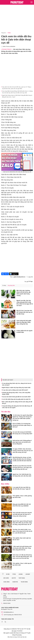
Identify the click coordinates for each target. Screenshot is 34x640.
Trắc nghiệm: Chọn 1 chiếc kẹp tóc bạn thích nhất (22, 564)
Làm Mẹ (20, 574)
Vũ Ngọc (30, 281)
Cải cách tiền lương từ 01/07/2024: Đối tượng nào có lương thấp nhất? (22, 432)
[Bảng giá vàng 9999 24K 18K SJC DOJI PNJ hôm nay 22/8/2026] (6, 507)
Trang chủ (3, 32)
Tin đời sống (24, 581)
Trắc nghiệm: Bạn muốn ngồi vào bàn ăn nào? (22, 538)
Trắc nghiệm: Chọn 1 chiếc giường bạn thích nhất (22, 496)
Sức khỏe (6, 578)
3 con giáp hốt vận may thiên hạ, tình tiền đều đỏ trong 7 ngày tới (21, 488)
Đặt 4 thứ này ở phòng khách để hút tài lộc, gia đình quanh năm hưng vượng (24, 293)
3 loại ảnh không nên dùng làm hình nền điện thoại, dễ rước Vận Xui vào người (17, 406)
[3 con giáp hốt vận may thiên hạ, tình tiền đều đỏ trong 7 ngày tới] (6, 490)
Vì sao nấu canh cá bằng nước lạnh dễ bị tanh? (15, 390)
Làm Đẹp (27, 574)
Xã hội (7, 574)
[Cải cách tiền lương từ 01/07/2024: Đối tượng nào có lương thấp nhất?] (6, 434)
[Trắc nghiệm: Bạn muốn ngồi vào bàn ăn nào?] (6, 540)
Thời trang (22, 578)
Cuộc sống (6, 581)
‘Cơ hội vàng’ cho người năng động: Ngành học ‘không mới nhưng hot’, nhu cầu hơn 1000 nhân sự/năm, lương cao (23, 417)
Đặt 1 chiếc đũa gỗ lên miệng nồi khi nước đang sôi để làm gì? (17, 402)
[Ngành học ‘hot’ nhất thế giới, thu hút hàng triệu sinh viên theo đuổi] (6, 477)
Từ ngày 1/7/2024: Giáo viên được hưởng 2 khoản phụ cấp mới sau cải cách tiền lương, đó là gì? (23, 450)
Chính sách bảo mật (21, 637)
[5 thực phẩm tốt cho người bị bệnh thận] (8, 334)
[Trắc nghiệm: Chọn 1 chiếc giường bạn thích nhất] (6, 498)
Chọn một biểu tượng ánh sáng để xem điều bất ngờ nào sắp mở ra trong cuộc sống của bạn (22, 514)
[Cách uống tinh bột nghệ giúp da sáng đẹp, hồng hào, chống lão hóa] (8, 324)
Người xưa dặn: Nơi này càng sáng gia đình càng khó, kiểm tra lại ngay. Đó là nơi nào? (25, 303)
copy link (30, 277)
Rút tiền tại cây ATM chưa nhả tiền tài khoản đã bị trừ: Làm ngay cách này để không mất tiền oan (22, 467)
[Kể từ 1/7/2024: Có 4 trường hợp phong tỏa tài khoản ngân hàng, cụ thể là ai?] (6, 426)
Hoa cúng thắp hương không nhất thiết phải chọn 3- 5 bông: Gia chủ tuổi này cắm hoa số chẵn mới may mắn (17, 91)
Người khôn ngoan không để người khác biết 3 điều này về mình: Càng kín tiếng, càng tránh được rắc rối (22, 522)
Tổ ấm (9, 32)
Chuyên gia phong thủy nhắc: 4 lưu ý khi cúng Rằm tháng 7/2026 (16, 393)
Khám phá (15, 581)
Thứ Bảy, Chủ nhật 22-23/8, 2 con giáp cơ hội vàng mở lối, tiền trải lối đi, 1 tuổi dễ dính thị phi (22, 531)
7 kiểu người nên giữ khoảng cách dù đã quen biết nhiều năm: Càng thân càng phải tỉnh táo (22, 548)
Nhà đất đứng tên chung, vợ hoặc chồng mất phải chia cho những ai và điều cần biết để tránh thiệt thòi (22, 459)
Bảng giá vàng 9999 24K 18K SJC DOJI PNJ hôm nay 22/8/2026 (22, 505)
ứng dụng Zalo (11, 285)
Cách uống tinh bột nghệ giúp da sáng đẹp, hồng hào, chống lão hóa (24, 322)
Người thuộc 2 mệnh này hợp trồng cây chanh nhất (16, 387)
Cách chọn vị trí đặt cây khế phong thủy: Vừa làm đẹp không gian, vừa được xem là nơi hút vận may (22, 556)
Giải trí (14, 578)
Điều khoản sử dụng (12, 637)
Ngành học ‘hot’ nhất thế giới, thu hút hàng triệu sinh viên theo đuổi (22, 475)
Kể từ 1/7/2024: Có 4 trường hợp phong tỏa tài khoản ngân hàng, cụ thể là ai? (22, 425)
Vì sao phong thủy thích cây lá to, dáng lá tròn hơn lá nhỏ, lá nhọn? (16, 384)
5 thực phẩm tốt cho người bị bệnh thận (24, 331)
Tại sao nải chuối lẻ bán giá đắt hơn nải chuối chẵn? (16, 396)
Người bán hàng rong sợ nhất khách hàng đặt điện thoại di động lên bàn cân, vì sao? (17, 96)
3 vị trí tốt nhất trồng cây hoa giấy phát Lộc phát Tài (16, 399)
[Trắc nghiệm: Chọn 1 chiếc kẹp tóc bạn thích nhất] (6, 566)
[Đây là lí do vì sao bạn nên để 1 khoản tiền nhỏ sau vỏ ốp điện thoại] (8, 314)
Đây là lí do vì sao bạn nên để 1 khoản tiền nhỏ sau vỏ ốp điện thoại (24, 312)
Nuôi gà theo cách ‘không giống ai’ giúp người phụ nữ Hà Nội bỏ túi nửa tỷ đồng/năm (22, 442)
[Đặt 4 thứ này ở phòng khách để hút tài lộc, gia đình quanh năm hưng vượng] (8, 294)
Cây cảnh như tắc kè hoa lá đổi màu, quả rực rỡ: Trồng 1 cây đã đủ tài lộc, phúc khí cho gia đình (16, 87)
